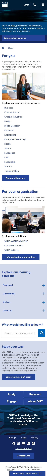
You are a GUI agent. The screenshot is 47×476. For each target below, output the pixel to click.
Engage (12, 401)
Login (26, 4)
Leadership (9, 161)
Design (7, 121)
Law (6, 157)
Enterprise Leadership (15, 139)
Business (8, 107)
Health (7, 143)
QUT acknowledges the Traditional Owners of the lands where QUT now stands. (23, 419)
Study (10, 47)
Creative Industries (13, 116)
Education (9, 130)
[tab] (23, 285)
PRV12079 (22, 467)
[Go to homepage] (3, 48)
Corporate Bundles (13, 245)
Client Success (11, 249)
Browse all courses (15, 178)
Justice (7, 148)
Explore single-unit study (18, 377)
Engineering (10, 134)
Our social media (24, 448)
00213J (18, 469)
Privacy (34, 437)
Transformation (11, 170)
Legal (24, 437)
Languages (9, 152)
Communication (12, 112)
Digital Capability (12, 125)
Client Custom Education (16, 240)
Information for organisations (20, 257)
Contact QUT (23, 455)
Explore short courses (15, 38)
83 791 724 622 (34, 469)
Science (8, 166)
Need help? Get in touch (25, 473)
